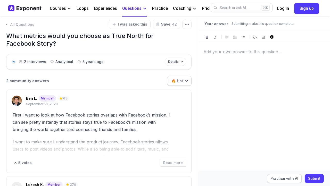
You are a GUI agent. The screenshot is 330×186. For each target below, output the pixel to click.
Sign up (307, 8)
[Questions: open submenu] (145, 8)
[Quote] (243, 37)
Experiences (105, 8)
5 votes (25, 162)
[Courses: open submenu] (69, 8)
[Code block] (263, 37)
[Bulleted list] (226, 37)
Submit (314, 178)
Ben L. (31, 98)
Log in (283, 8)
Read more (173, 162)
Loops (83, 8)
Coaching (182, 8)
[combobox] (179, 81)
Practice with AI (284, 178)
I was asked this (132, 24)
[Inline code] (255, 37)
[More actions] (187, 24)
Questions (132, 8)
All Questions (22, 24)
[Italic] (215, 37)
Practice (160, 8)
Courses (58, 8)
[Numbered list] (235, 37)
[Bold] (207, 37)
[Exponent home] (25, 8)
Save (169, 24)
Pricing (208, 8)
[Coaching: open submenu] (194, 8)
